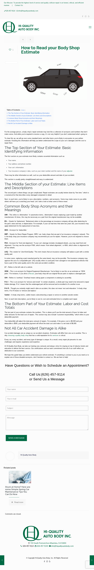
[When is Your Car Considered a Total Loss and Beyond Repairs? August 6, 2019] (2, 560)
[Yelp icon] (89, 16)
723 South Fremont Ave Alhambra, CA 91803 (48, 543)
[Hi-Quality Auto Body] (21, 27)
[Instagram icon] (86, 16)
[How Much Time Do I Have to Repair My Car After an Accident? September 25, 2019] (92, 560)
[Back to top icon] (82, 565)
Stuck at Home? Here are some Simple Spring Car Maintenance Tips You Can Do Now (17, 490)
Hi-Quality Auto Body (28, 455)
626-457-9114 (10, 11)
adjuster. (70, 171)
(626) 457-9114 (53, 374)
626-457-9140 (42, 546)
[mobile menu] (90, 27)
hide (23, 110)
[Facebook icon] (82, 16)
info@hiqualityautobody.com (28, 11)
